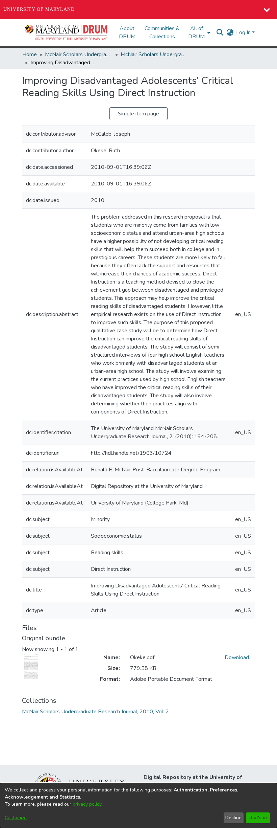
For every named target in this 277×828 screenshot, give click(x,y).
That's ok (258, 817)
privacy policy (87, 804)
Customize (16, 817)
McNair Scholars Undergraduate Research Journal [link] (78, 54)
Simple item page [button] (138, 113)
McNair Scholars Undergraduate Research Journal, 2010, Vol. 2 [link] (154, 54)
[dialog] (138, 805)
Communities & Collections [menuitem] (162, 32)
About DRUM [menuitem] (127, 32)
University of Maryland (39, 9)
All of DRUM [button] (196, 32)
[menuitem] (198, 32)
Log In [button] (244, 32)
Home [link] (29, 54)
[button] (66, 32)
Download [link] (237, 657)
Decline (233, 817)
